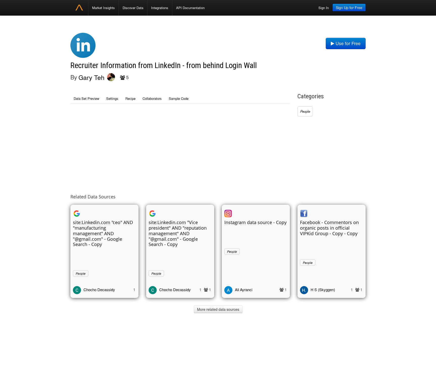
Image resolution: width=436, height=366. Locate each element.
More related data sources (218, 309)
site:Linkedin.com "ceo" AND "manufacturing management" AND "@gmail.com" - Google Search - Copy (103, 233)
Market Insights (103, 7)
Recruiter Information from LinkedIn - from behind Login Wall (163, 65)
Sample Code (178, 98)
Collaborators (152, 98)
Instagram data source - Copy (255, 222)
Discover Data (133, 7)
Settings (112, 98)
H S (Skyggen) (323, 289)
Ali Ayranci (243, 289)
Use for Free (347, 43)
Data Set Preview (86, 98)
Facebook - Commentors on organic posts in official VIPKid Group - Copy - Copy (329, 227)
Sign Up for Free (349, 7)
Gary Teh (91, 77)
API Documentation (190, 7)
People (305, 111)
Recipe (130, 98)
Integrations (159, 7)
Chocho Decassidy (99, 289)
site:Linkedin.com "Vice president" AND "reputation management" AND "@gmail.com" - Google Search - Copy (178, 233)
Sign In (323, 7)
